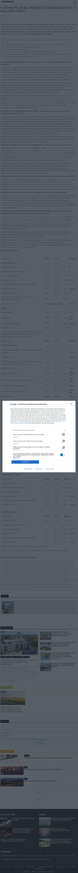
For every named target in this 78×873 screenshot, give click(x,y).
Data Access (39, 469)
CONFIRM (25, 462)
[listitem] (39, 430)
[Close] (72, 404)
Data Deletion (28, 469)
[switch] (62, 434)
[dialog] (39, 436)
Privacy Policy (50, 469)
